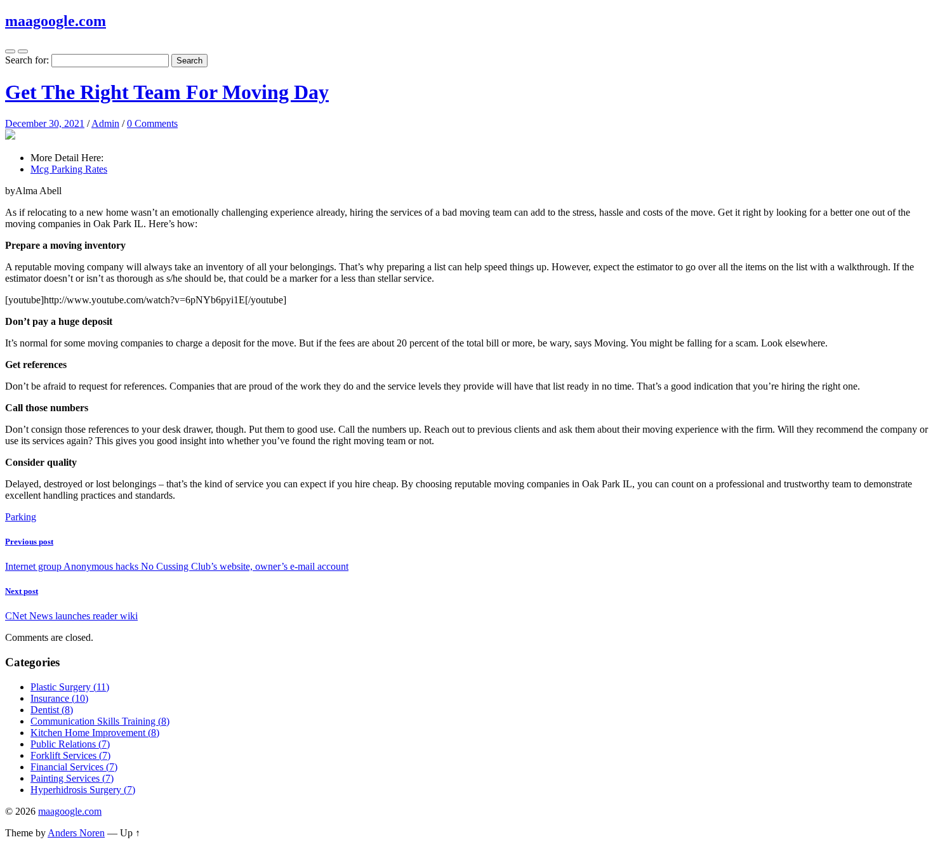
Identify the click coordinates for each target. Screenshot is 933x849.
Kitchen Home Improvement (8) (94, 732)
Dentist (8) (51, 709)
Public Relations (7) (70, 744)
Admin (105, 123)
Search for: (27, 60)
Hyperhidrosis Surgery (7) (82, 789)
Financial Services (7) (73, 766)
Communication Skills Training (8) (99, 721)
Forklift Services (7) (70, 755)
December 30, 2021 (44, 123)
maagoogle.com (55, 21)
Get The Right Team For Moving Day (167, 92)
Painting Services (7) (72, 778)
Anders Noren (76, 832)
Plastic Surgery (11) (69, 686)
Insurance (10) (59, 698)
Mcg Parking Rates (68, 169)
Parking (20, 516)
